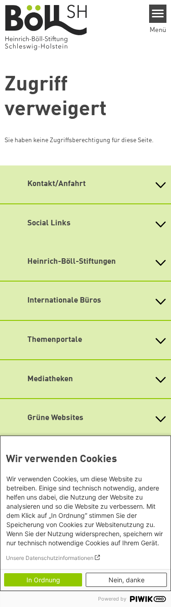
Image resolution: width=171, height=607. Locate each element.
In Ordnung (43, 580)
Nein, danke (127, 580)
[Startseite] (50, 27)
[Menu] (158, 14)
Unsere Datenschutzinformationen (49, 557)
